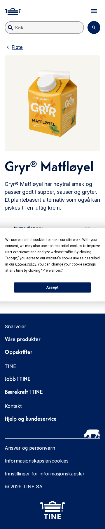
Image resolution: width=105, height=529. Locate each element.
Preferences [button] (52, 270)
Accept (52, 287)
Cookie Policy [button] (25, 264)
